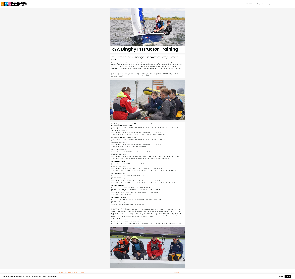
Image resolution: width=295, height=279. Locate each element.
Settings (281, 276)
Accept (288, 276)
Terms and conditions (176, 273)
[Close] (293, 276)
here (147, 75)
